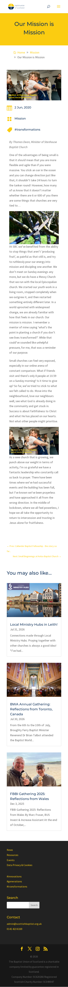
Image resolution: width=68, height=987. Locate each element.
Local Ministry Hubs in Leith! (33, 624)
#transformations (27, 129)
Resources (12, 855)
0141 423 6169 (14, 929)
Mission (20, 118)
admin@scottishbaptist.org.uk (24, 923)
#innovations (14, 876)
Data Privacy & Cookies (19, 865)
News (10, 849)
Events (11, 860)
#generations (14, 881)
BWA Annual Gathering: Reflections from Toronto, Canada (31, 709)
